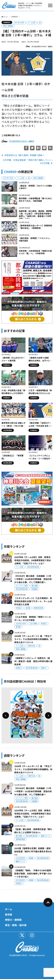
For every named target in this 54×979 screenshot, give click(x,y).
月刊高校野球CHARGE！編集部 (42, 46)
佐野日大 (19, 668)
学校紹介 (19, 608)
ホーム (8, 909)
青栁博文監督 (20, 839)
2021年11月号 (19, 22)
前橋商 (31, 858)
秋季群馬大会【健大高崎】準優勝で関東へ (24, 155)
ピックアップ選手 (22, 586)
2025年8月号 (20, 858)
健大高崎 (35, 586)
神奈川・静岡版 (13, 919)
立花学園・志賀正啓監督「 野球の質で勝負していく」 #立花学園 (27, 161)
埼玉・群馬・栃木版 (16, 925)
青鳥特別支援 (38, 608)
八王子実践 (33, 623)
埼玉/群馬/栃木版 (33, 567)
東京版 (28, 608)
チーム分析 (31, 22)
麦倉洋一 (44, 668)
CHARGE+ (6, 22)
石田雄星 (34, 589)
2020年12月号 (21, 623)
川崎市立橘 (31, 646)
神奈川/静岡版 (8, 26)
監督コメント (45, 836)
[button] (5, 715)
